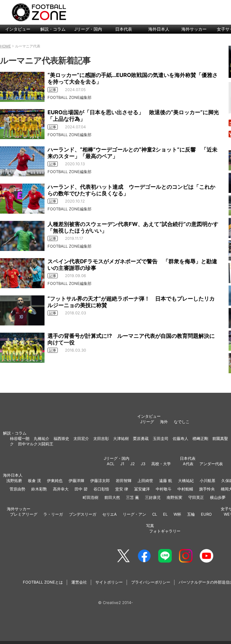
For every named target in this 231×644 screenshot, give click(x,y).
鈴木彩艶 (39, 489)
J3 (143, 463)
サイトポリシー (109, 582)
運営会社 (79, 582)
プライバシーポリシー (150, 582)
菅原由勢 (17, 489)
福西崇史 (61, 438)
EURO (206, 514)
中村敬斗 (163, 489)
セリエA (109, 514)
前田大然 (112, 497)
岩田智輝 (123, 480)
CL (154, 514)
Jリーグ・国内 (88, 29)
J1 (122, 463)
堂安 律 (121, 489)
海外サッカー (194, 29)
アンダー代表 (211, 463)
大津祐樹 (121, 438)
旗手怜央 (207, 489)
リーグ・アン (134, 514)
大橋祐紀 (186, 480)
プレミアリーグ (23, 514)
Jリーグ (147, 421)
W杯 (177, 514)
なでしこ (181, 421)
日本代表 (123, 29)
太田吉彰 (101, 438)
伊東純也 (55, 480)
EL (165, 514)
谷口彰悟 (101, 489)
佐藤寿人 (180, 438)
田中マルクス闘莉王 (35, 443)
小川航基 (207, 480)
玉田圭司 (160, 438)
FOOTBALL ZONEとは (43, 582)
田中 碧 (81, 489)
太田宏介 (81, 438)
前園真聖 (220, 438)
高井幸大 (61, 489)
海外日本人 (158, 29)
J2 (132, 463)
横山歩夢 (218, 497)
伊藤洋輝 (76, 480)
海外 (164, 421)
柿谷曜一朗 (19, 438)
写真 (150, 525)
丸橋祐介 (41, 438)
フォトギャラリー (164, 531)
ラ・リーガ (53, 514)
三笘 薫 (132, 497)
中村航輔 (185, 489)
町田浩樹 (90, 497)
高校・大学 (161, 463)
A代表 (188, 463)
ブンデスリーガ (82, 514)
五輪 (191, 514)
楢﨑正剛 (200, 438)
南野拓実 (174, 497)
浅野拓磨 (14, 480)
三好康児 (153, 497)
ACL (110, 463)
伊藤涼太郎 (100, 480)
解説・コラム (53, 29)
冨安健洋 (142, 489)
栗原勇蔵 (141, 438)
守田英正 (196, 497)
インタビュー (17, 29)
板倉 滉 (34, 480)
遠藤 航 (165, 480)
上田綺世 (145, 480)
